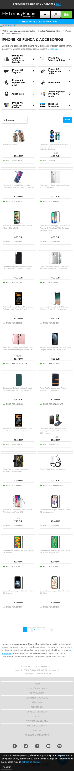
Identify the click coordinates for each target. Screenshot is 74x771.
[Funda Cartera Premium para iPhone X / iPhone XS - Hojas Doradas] (18, 466)
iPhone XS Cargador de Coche (54, 71)
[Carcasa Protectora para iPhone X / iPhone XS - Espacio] (18, 588)
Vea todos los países (37, 721)
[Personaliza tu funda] (18, 141)
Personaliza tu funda (10, 145)
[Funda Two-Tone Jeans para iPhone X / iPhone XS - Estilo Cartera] (55, 385)
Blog (37, 716)
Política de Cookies (37, 726)
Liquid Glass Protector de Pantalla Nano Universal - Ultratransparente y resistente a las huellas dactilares (55, 147)
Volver (5, 31)
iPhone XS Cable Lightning (56, 59)
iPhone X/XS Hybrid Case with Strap (53, 469)
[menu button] (45, 14)
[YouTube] (48, 746)
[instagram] (59, 746)
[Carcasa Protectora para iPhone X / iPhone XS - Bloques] (18, 547)
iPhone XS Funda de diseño (17, 105)
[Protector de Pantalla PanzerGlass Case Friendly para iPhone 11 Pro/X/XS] (18, 425)
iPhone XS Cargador (17, 71)
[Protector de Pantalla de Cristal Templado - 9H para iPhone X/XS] (18, 223)
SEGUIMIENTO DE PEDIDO (37, 698)
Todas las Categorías (53, 105)
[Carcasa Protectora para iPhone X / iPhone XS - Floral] (55, 588)
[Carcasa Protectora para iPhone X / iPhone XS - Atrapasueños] (55, 507)
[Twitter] (26, 746)
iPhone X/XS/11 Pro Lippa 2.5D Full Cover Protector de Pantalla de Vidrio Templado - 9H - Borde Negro (55, 228)
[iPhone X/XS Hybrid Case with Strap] (55, 466)
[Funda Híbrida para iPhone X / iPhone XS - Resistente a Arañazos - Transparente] (55, 263)
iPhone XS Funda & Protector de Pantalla (18, 58)
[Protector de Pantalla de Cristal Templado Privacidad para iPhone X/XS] (18, 507)
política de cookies (31, 761)
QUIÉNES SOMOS (37, 702)
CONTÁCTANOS (37, 730)
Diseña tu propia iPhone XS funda (56, 93)
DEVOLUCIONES (37, 693)
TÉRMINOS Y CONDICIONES (37, 735)
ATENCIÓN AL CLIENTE (37, 688)
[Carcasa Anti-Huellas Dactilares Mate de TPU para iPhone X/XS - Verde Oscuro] (18, 385)
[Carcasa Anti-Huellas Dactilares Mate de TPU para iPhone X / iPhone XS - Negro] (18, 263)
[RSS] (37, 746)
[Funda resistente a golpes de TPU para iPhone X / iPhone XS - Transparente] (55, 304)
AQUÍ (58, 4)
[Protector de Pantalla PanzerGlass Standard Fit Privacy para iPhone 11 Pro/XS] (18, 304)
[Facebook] (15, 746)
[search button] (56, 14)
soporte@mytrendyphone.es (37, 673)
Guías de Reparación (37, 712)
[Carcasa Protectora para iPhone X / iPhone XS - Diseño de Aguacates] (55, 547)
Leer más (54, 48)
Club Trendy (37, 707)
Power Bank (54, 82)
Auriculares (18, 94)
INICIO (37, 684)
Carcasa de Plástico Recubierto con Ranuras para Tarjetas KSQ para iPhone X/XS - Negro (54, 431)
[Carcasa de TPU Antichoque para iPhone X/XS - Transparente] (55, 182)
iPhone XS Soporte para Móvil (18, 82)
